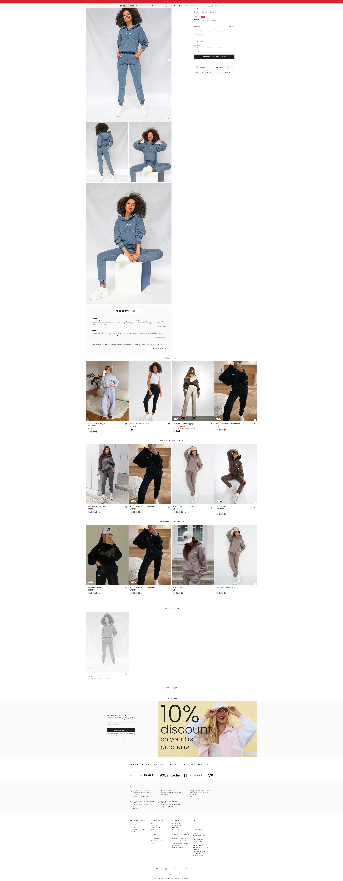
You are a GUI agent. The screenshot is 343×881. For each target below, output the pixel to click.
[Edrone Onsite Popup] (171, 440)
